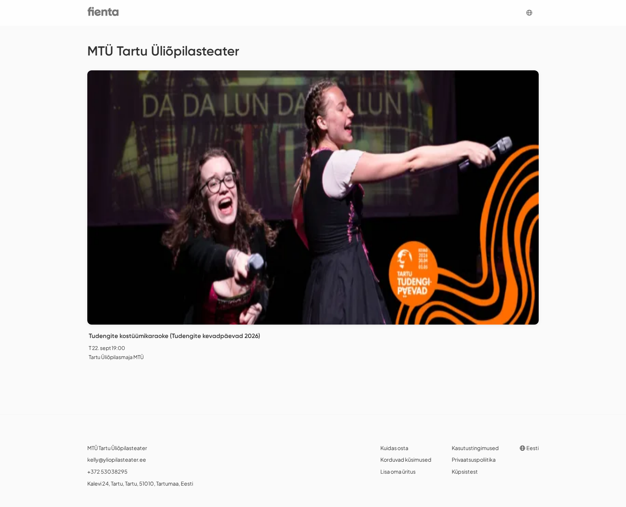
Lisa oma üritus (398, 471)
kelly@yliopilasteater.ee (116, 459)
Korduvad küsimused (405, 459)
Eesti (532, 448)
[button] (529, 13)
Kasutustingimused (475, 448)
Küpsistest (465, 471)
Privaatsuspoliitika (474, 459)
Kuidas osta (394, 448)
